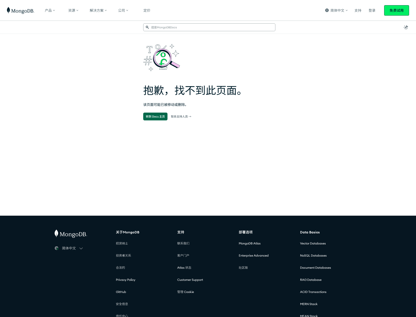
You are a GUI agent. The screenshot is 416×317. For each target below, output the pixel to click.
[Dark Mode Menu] (406, 27)
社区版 (243, 268)
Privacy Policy (125, 280)
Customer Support (190, 280)
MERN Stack (309, 304)
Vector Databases (313, 243)
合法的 (120, 268)
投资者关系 (123, 255)
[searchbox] (209, 27)
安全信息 (122, 304)
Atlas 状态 (184, 268)
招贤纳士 (122, 243)
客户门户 (183, 255)
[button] (336, 10)
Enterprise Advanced (254, 255)
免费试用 (397, 10)
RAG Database (311, 280)
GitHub (121, 292)
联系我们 (183, 243)
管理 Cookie (185, 292)
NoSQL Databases (313, 255)
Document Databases (315, 268)
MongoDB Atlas (250, 243)
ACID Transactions (313, 292)
